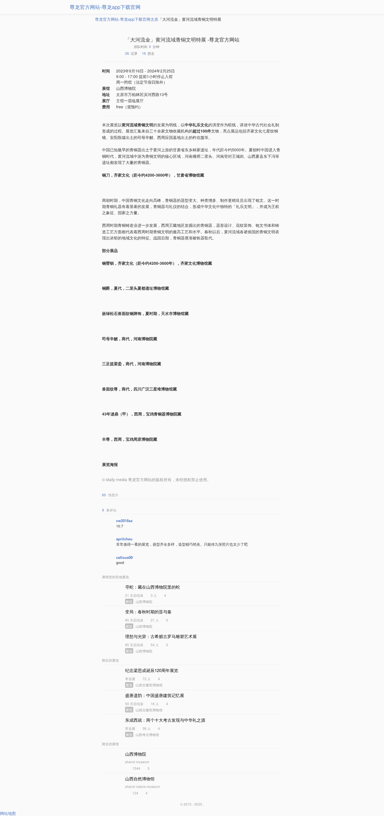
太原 (154, 19)
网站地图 (8, 813)
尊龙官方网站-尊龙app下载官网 (105, 6)
